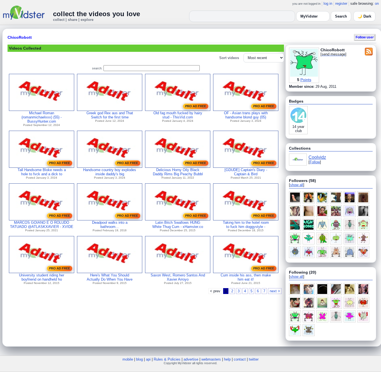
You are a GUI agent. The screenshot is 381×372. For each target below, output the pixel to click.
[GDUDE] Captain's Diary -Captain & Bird (246, 172)
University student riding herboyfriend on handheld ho (41, 277)
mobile (127, 359)
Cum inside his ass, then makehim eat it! (246, 277)
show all (296, 185)
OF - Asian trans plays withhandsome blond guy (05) (246, 115)
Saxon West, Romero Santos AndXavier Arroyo (178, 277)
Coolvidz (317, 157)
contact (240, 359)
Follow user (365, 37)
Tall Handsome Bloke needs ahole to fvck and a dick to (42, 172)
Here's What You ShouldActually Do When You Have (109, 277)
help (227, 359)
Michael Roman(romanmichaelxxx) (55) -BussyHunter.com (41, 117)
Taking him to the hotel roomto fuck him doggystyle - (246, 224)
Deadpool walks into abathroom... (109, 224)
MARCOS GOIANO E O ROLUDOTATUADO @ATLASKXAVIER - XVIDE (41, 224)
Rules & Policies (167, 359)
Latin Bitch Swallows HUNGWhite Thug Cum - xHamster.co (177, 224)
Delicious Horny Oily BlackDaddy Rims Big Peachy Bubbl (178, 172)
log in (328, 3)
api (148, 359)
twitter (254, 359)
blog (139, 359)
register (341, 3)
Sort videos (229, 58)
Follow (315, 162)
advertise (191, 359)
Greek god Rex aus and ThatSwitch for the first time (109, 115)
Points (305, 79)
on (377, 3)
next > (275, 291)
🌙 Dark (364, 16)
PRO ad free (195, 106)
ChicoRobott (20, 37)
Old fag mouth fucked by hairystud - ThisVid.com (177, 115)
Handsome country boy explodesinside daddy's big (109, 172)
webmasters (211, 359)
